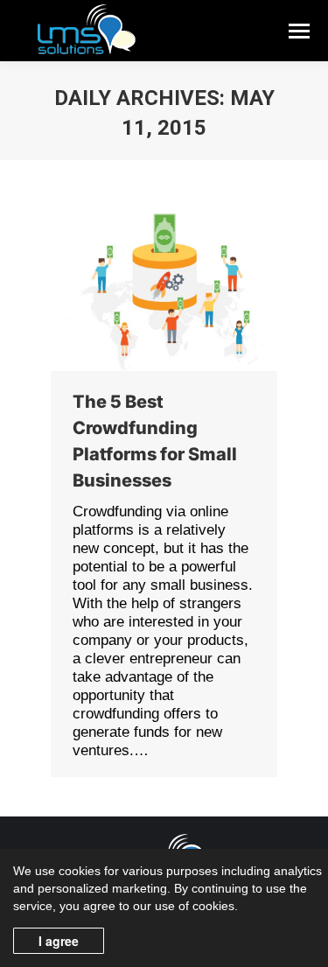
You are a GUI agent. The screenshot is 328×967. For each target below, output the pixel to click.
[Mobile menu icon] (299, 31)
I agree (58, 940)
